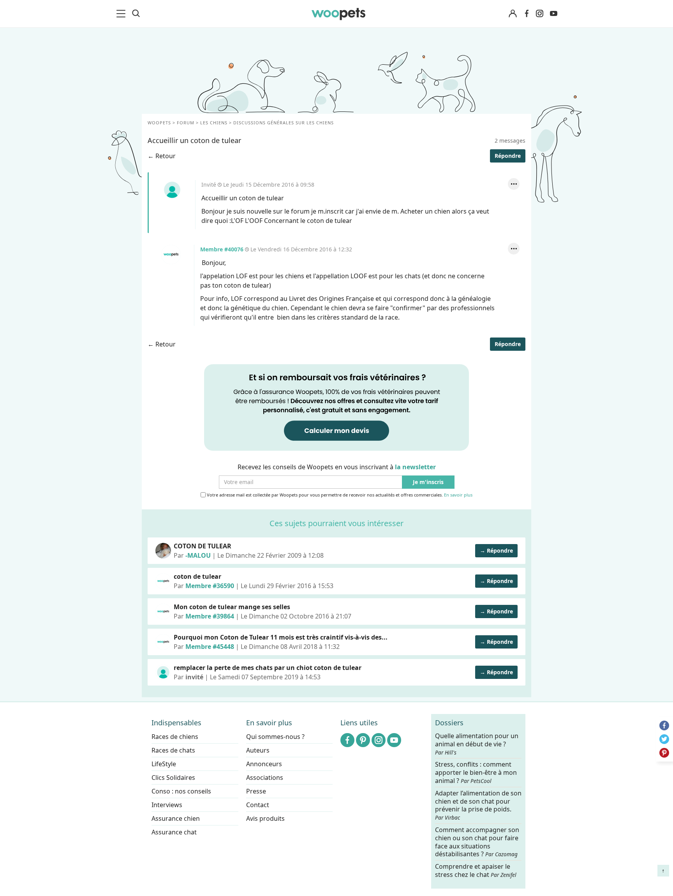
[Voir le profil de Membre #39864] (163, 611)
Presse (256, 791)
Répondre (508, 155)
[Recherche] (136, 13)
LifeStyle (164, 764)
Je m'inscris (428, 482)
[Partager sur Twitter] (664, 739)
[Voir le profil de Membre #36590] (163, 581)
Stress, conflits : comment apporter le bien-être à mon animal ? (476, 772)
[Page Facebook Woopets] (526, 13)
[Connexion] (512, 13)
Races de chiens (175, 736)
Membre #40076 (171, 254)
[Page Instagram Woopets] (539, 13)
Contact (257, 805)
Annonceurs (264, 764)
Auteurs (258, 750)
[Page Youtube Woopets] (553, 13)
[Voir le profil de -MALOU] (163, 550)
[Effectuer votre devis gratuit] (336, 407)
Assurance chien (176, 818)
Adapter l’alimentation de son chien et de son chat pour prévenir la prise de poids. (478, 805)
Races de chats (173, 750)
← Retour (162, 156)
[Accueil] (338, 13)
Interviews (167, 805)
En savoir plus (458, 495)
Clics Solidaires (173, 777)
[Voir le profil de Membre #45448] (163, 642)
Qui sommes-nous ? (275, 736)
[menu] (122, 14)
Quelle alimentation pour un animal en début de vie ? (476, 744)
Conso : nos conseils (181, 791)
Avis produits (265, 818)
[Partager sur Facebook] (664, 725)
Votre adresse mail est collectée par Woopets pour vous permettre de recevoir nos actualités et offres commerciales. (339, 495)
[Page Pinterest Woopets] (363, 740)
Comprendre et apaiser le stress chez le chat (475, 870)
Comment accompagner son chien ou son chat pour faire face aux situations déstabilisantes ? (477, 842)
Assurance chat (174, 832)
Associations (264, 777)
